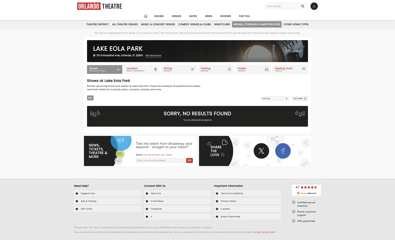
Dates (193, 16)
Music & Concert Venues (158, 24)
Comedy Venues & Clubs (194, 24)
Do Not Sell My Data (264, 232)
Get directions (153, 55)
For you (244, 16)
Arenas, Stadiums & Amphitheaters (256, 24)
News (208, 16)
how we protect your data (157, 154)
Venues (176, 16)
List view (298, 98)
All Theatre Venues (125, 24)
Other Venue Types (296, 24)
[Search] (303, 6)
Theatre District (97, 24)
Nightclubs (222, 24)
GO (189, 160)
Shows (159, 16)
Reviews (225, 16)
